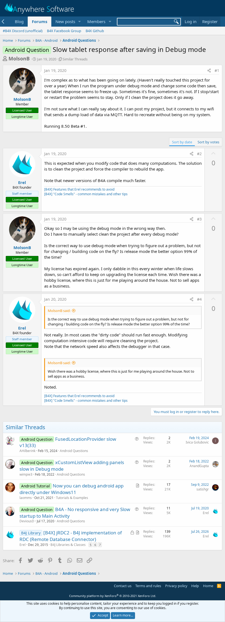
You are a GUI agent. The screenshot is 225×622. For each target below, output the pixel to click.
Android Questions (74, 450)
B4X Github (95, 30)
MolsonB (19, 58)
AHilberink (27, 450)
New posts (65, 21)
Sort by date (182, 142)
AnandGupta (199, 466)
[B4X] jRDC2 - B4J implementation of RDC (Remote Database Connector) (70, 535)
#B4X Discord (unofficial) (23, 30)
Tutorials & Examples (72, 497)
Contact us (122, 585)
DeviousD (26, 521)
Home (208, 585)
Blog (19, 21)
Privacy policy (176, 585)
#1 (217, 70)
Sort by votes (208, 142)
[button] (79, 21)
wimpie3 (25, 474)
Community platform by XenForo (112, 596)
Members (96, 21)
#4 (199, 299)
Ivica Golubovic (197, 442)
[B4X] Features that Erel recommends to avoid (79, 189)
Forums (39, 21)
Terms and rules (148, 585)
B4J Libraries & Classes (68, 544)
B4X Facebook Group (64, 30)
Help (195, 585)
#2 (199, 153)
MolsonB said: (59, 310)
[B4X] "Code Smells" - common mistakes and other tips (86, 194)
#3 (199, 219)
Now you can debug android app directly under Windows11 (71, 488)
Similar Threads (75, 59)
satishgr (202, 489)
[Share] (209, 70)
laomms (25, 497)
